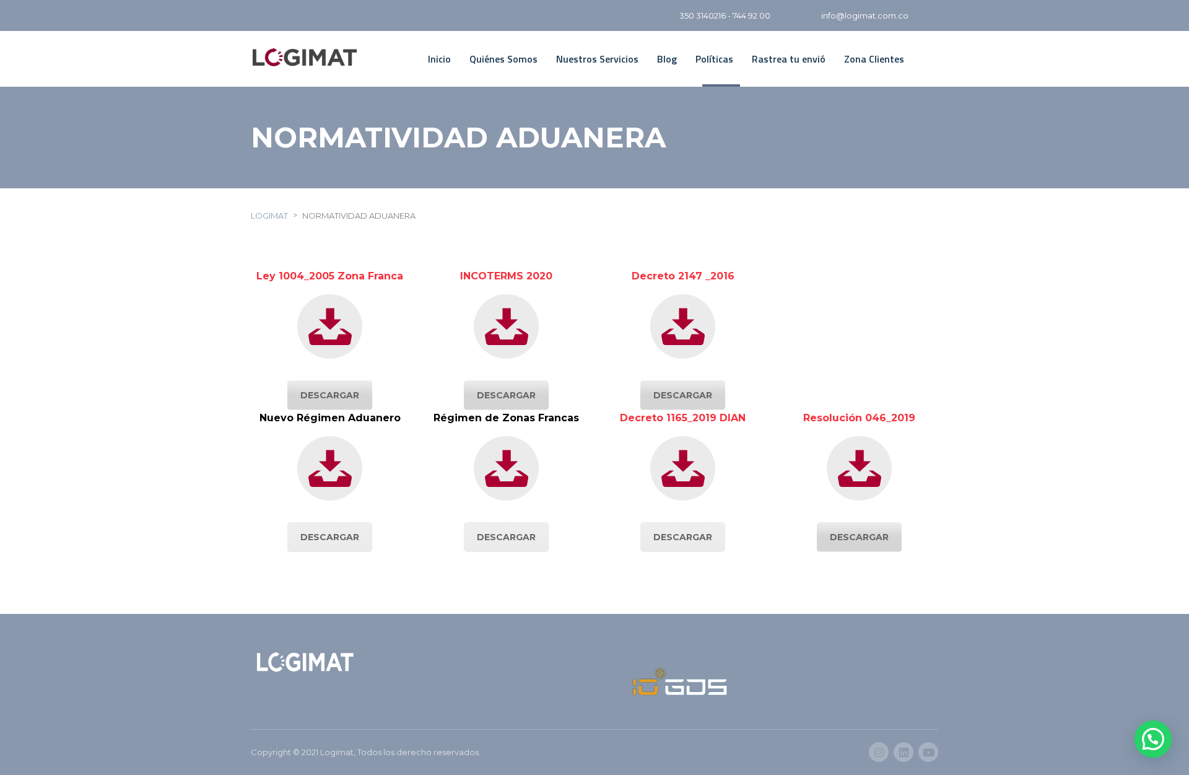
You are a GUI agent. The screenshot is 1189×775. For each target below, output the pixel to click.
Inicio (439, 58)
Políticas (714, 58)
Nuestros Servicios (597, 58)
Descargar (329, 537)
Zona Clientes (874, 58)
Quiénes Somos (503, 58)
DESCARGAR (329, 395)
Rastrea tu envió (788, 58)
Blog (667, 58)
